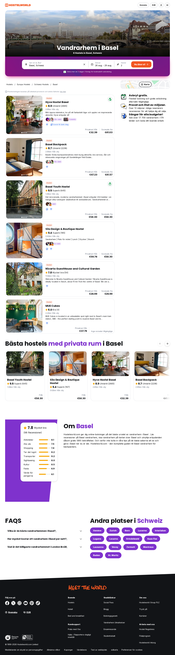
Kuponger (68, 650)
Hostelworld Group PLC (149, 602)
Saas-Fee (152, 538)
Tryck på (143, 609)
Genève (97, 530)
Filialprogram (144, 636)
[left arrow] (160, 343)
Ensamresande (110, 629)
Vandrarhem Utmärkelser (114, 622)
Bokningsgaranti (110, 616)
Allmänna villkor (53, 650)
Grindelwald (132, 538)
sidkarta (114, 650)
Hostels (71, 602)
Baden (96, 555)
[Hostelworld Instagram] (19, 603)
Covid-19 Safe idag (61, 124)
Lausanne (98, 547)
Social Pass (109, 602)
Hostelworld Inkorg (147, 643)
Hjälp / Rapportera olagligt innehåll (79, 636)
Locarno (113, 538)
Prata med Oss (74, 629)
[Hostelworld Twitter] (13, 603)
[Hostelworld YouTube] (26, 603)
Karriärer (143, 616)
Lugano (97, 538)
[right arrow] (167, 343)
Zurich (113, 530)
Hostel (49, 98)
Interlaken (160, 530)
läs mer (63, 92)
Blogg (106, 609)
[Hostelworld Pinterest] (32, 603)
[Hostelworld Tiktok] (38, 603)
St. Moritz (113, 555)
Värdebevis (82, 650)
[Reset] (84, 64)
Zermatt (130, 547)
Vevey (115, 547)
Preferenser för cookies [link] (131, 650)
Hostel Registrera (146, 629)
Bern (127, 530)
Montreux (148, 547)
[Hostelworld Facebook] (7, 603)
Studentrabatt (109, 636)
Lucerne (142, 530)
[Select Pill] (161, 5)
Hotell (70, 609)
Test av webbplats (99, 650)
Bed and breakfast (76, 616)
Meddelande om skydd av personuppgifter (24, 650)
